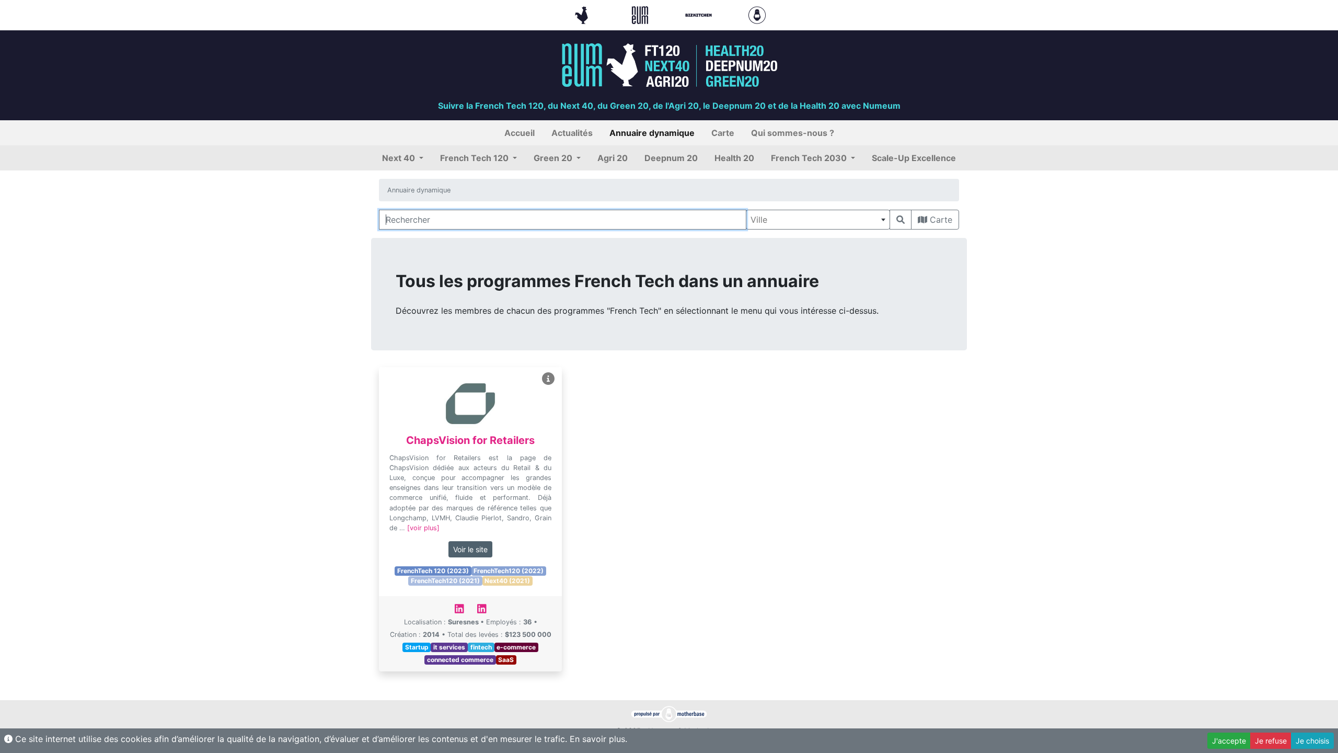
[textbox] (818, 219)
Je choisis (1312, 740)
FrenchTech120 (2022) (509, 571)
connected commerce (460, 660)
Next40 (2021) (507, 581)
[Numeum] (641, 14)
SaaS (506, 660)
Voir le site (470, 549)
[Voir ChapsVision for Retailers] (548, 379)
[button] (403, 157)
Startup (417, 647)
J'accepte (1229, 740)
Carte (939, 219)
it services (449, 647)
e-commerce (516, 647)
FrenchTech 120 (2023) (433, 571)
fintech (481, 647)
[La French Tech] (582, 14)
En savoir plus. (598, 739)
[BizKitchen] (700, 14)
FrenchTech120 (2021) (445, 581)
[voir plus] (423, 528)
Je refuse (1271, 740)
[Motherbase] (757, 14)
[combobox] (818, 220)
